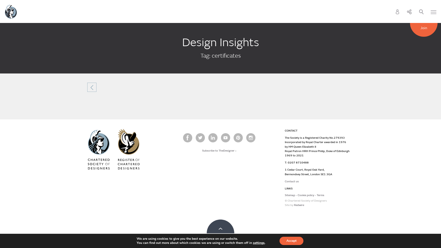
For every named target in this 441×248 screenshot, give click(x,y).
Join (423, 28)
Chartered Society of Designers (11, 12)
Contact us (292, 181)
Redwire (299, 205)
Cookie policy (306, 195)
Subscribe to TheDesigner (218, 150)
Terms (320, 195)
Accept (291, 241)
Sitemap (290, 195)
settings (259, 243)
